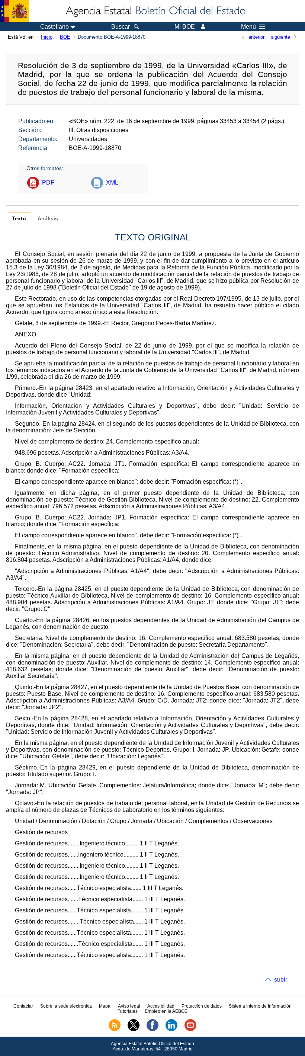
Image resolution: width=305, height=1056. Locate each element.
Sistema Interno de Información (260, 1006)
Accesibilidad (160, 1006)
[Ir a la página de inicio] (155, 11)
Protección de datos (202, 1006)
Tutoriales (128, 1011)
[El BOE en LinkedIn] (171, 1029)
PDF (48, 182)
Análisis (48, 218)
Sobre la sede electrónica (66, 1006)
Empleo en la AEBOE (166, 1011)
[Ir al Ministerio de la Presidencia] (14, 11)
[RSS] (115, 1029)
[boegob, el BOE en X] (133, 1029)
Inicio (46, 37)
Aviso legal (129, 1006)
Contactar (23, 1006)
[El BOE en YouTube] (190, 1029)
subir (280, 979)
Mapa (104, 1006)
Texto (19, 218)
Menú (248, 27)
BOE (65, 37)
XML (112, 182)
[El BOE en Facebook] (152, 1029)
